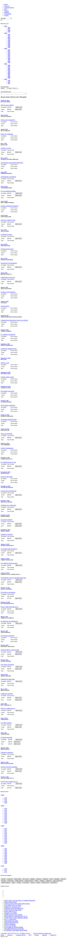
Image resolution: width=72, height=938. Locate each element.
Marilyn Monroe (19, 880)
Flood (51, 879)
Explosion (45, 879)
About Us (7, 6)
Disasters (38, 879)
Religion (42, 880)
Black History (17, 879)
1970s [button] (5, 79)
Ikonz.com (48, 933)
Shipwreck (48, 880)
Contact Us (53, 935)
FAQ (5, 9)
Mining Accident (29, 880)
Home (6, 4)
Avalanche (10, 879)
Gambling (56, 879)
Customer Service (9, 7)
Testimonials (7, 14)
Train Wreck (26, 882)
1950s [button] (5, 48)
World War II (54, 882)
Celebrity (32, 879)
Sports (13, 882)
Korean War (11, 880)
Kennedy (3, 880)
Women (38, 882)
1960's (2, 846)
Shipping (6, 12)
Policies (6, 10)
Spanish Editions (5, 882)
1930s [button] (5, 26)
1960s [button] (5, 64)
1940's (2, 805)
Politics (37, 880)
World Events (45, 882)
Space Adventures (57, 880)
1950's (2, 825)
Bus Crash (25, 879)
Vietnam (33, 882)
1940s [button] (5, 33)
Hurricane (63, 879)
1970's (2, 866)
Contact (6, 15)
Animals (3, 879)
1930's (2, 795)
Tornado (19, 882)
